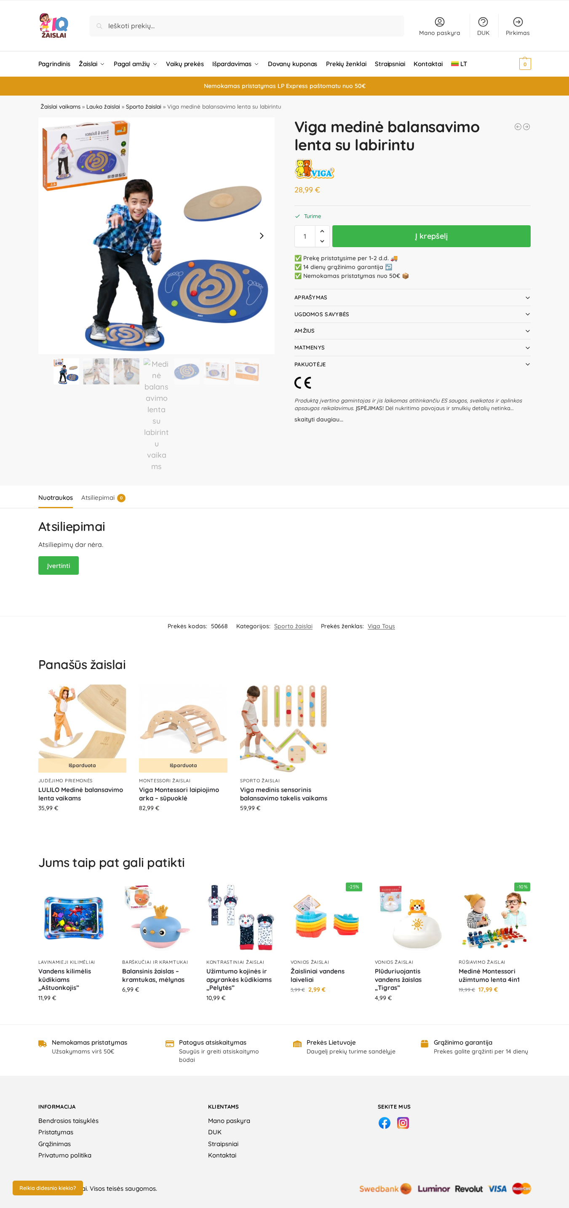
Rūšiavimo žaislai (482, 962)
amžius (304, 330)
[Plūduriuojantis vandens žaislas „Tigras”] (410, 918)
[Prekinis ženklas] (314, 169)
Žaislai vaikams (60, 106)
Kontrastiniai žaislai (235, 962)
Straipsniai (223, 1144)
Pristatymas (55, 1132)
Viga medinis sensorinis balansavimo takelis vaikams (283, 794)
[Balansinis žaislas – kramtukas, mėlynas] (158, 918)
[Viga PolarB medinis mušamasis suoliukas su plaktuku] (526, 127)
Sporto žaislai (143, 106)
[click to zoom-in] (156, 235)
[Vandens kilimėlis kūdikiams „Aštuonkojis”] (74, 918)
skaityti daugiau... (318, 419)
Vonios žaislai (310, 962)
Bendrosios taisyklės (68, 1121)
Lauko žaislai (103, 106)
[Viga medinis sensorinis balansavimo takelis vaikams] (284, 728)
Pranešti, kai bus (82, 826)
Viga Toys (381, 626)
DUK (483, 33)
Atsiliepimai (102, 497)
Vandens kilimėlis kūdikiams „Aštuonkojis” (64, 979)
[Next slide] (261, 236)
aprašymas (311, 297)
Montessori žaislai (165, 781)
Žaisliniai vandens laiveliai (318, 975)
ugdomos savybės (322, 314)
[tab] (57, 497)
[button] (514, 64)
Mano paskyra (439, 33)
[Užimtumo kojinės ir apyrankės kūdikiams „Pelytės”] (242, 918)
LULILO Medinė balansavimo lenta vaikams (80, 794)
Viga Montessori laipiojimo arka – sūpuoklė (179, 794)
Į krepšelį (431, 236)
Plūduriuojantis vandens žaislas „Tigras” (398, 979)
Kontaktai (222, 1155)
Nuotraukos (55, 497)
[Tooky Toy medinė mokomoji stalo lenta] (518, 127)
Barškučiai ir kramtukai (155, 962)
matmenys (309, 347)
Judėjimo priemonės (65, 781)
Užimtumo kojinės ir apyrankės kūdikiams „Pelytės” (239, 979)
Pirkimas (518, 33)
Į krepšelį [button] (284, 826)
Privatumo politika (64, 1155)
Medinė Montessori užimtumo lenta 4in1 (489, 975)
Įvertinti (58, 566)
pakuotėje (310, 364)
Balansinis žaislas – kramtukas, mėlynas (153, 975)
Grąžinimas (54, 1144)
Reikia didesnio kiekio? (47, 1187)
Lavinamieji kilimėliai (66, 962)
